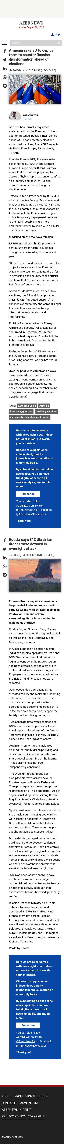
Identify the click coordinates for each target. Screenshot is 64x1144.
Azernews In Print (16, 1109)
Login (57, 34)
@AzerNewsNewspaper (31, 514)
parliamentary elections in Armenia (29, 417)
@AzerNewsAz (25, 509)
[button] (5, 51)
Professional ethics (30, 1096)
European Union (27, 405)
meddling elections (46, 411)
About (6, 1096)
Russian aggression (21, 411)
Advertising (29, 1103)
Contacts (9, 1103)
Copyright (36, 1116)
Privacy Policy (13, 1116)
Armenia (44, 405)
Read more (27, 119)
